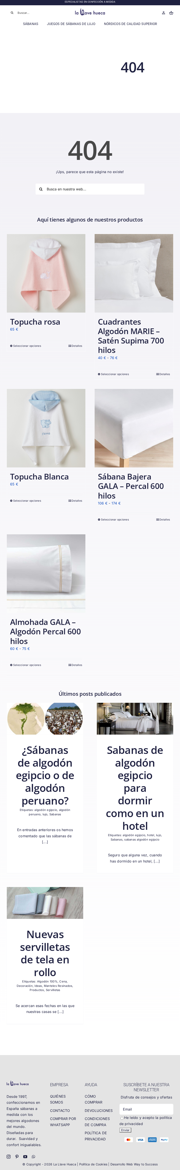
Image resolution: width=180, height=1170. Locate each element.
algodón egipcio (45, 810)
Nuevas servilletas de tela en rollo (45, 953)
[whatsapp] (33, 1157)
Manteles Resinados (58, 986)
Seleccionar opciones (27, 345)
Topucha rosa (35, 321)
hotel (150, 835)
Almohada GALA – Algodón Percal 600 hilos (45, 631)
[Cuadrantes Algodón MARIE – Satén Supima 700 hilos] (134, 273)
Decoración (24, 986)
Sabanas (55, 814)
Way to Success (146, 1164)
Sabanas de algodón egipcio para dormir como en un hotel (135, 788)
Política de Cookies (93, 1164)
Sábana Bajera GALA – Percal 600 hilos (131, 486)
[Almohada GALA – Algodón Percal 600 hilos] (46, 573)
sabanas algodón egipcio (141, 839)
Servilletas (53, 990)
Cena (63, 981)
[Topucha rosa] (46, 273)
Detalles (77, 345)
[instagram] (9, 1157)
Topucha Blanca (39, 476)
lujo (45, 814)
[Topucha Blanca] (46, 428)
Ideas (38, 986)
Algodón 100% (47, 981)
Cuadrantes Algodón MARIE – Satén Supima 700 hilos (131, 336)
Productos (37, 990)
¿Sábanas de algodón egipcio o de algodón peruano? (45, 775)
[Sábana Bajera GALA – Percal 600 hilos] (134, 428)
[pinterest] (17, 1157)
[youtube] (25, 1157)
